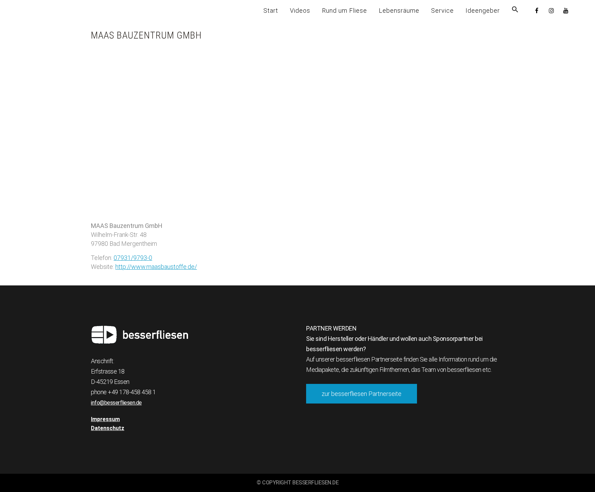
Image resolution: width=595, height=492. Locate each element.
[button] (515, 10)
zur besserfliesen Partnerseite (361, 393)
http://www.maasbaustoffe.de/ (156, 266)
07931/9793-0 (133, 257)
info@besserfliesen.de (116, 402)
